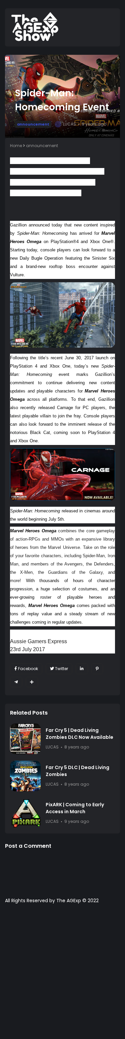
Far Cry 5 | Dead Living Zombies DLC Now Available (79, 733)
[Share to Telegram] (16, 682)
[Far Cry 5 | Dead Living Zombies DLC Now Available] (25, 739)
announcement (33, 124)
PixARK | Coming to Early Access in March (75, 808)
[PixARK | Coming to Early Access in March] (25, 813)
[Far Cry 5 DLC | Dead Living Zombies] (25, 776)
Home (16, 145)
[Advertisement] (62, 974)
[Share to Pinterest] (97, 668)
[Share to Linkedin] (82, 668)
